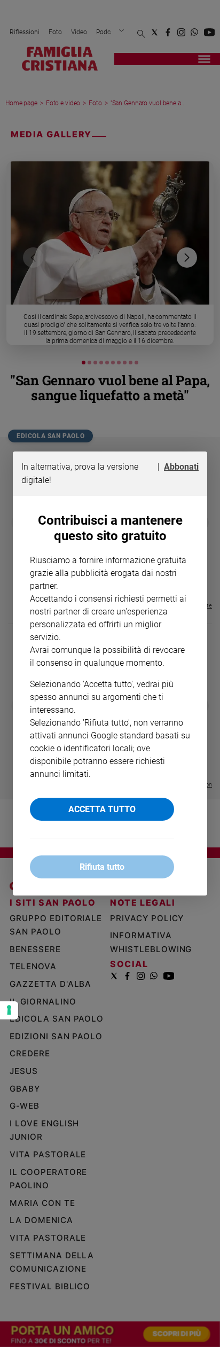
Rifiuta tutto (102, 867)
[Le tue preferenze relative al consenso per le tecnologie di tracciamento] (9, 1010)
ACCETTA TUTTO (102, 809)
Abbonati (181, 467)
